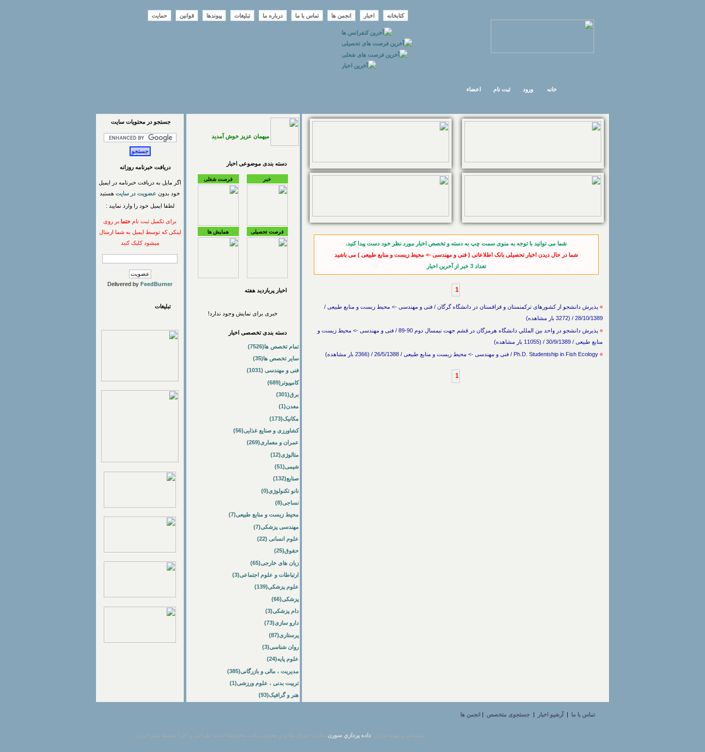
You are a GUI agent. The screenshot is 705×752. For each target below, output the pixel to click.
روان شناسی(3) (280, 647)
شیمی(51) (287, 466)
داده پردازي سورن (349, 735)
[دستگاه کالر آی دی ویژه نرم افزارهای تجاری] (532, 160)
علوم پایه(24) (283, 659)
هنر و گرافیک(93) (279, 695)
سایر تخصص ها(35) (276, 358)
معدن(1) (289, 406)
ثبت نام (501, 89)
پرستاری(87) (284, 635)
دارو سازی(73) (281, 623)
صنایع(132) (286, 478)
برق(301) (287, 394)
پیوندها (214, 15)
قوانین (187, 15)
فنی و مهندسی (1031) (273, 370)
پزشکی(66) (285, 599)
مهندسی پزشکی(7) (276, 527)
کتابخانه (395, 15)
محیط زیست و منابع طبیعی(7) (264, 514)
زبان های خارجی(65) (274, 563)
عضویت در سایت (136, 193)
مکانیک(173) (284, 418)
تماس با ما (307, 15)
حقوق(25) (286, 550)
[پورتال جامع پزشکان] (140, 641)
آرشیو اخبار (551, 714)
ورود (528, 89)
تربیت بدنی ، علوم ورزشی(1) (264, 683)
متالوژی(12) (284, 455)
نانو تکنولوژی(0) (280, 491)
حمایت (159, 15)
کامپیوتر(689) (283, 382)
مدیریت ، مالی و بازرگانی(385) (263, 671)
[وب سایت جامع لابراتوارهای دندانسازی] (140, 595)
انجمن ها (341, 15)
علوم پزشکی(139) (276, 586)
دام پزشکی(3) (282, 611)
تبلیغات (242, 15)
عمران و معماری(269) (273, 442)
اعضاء (474, 89)
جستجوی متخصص (508, 714)
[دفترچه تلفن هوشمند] (380, 214)
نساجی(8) (287, 502)
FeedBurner (156, 284)
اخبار (369, 15)
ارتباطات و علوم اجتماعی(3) (265, 575)
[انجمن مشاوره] (532, 214)
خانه (552, 89)
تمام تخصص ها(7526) (273, 346)
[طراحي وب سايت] (380, 160)
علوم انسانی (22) (278, 539)
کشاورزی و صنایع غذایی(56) (266, 430)
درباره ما (273, 15)
